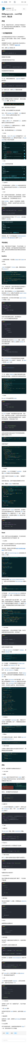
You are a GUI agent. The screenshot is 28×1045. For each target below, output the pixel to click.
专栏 (10, 2)
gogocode (17, 45)
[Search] (15, 2)
